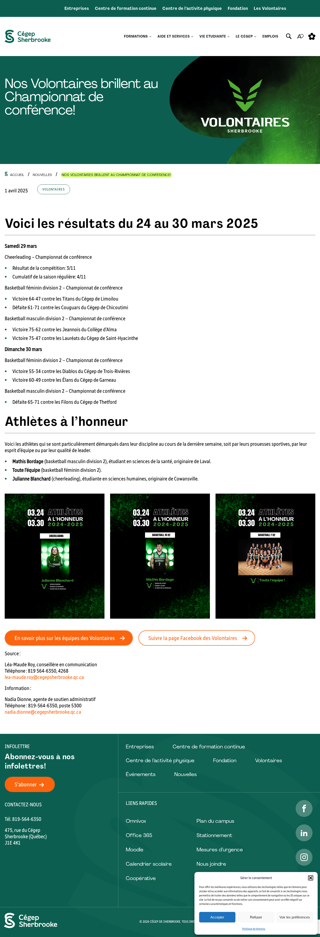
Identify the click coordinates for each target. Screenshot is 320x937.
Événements (141, 774)
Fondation (238, 8)
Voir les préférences (294, 917)
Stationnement (214, 835)
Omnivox (136, 821)
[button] (310, 878)
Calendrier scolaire (149, 864)
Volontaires (268, 760)
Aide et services (173, 36)
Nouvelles (185, 774)
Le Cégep (244, 36)
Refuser (256, 917)
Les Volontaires (270, 8)
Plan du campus (215, 821)
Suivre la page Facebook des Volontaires (192, 638)
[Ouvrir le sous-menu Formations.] (150, 36)
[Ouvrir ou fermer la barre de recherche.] (289, 36)
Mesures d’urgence (220, 849)
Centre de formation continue (125, 8)
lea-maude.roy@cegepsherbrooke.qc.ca (44, 677)
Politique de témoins (253, 928)
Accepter (217, 917)
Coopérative (141, 878)
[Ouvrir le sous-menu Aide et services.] (192, 36)
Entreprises (76, 8)
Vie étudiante (212, 36)
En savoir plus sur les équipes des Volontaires (65, 638)
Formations (136, 36)
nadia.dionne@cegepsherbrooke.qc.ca (43, 712)
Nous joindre (211, 864)
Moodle (134, 849)
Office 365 (139, 835)
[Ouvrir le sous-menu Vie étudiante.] (228, 36)
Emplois (270, 36)
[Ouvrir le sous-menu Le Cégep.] (255, 36)
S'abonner (26, 784)
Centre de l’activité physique (192, 8)
